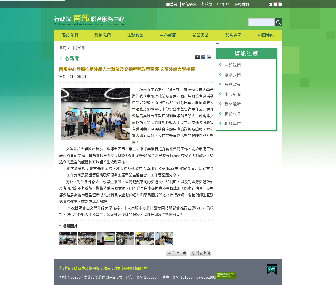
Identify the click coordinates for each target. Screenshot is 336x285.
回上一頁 (179, 253)
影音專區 (232, 114)
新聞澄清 (200, 35)
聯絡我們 (241, 4)
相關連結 (232, 123)
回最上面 (202, 253)
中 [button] (275, 4)
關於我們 (232, 65)
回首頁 (171, 4)
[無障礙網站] (226, 277)
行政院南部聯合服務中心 (90, 19)
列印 (209, 57)
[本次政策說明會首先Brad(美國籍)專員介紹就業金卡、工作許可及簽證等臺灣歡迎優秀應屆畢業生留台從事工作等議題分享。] (125, 238)
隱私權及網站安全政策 (92, 268)
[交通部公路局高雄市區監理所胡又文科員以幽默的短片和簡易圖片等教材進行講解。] (106, 238)
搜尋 (278, 22)
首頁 (62, 48)
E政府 (272, 269)
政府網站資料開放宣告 (132, 268)
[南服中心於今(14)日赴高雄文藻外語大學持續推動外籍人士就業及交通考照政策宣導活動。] (68, 238)
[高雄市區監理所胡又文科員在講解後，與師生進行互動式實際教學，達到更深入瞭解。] (144, 238)
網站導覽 (189, 4)
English (223, 4)
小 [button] (270, 4)
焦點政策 (232, 84)
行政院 (206, 4)
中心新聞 (168, 35)
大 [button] (280, 4)
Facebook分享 (203, 57)
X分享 (197, 57)
